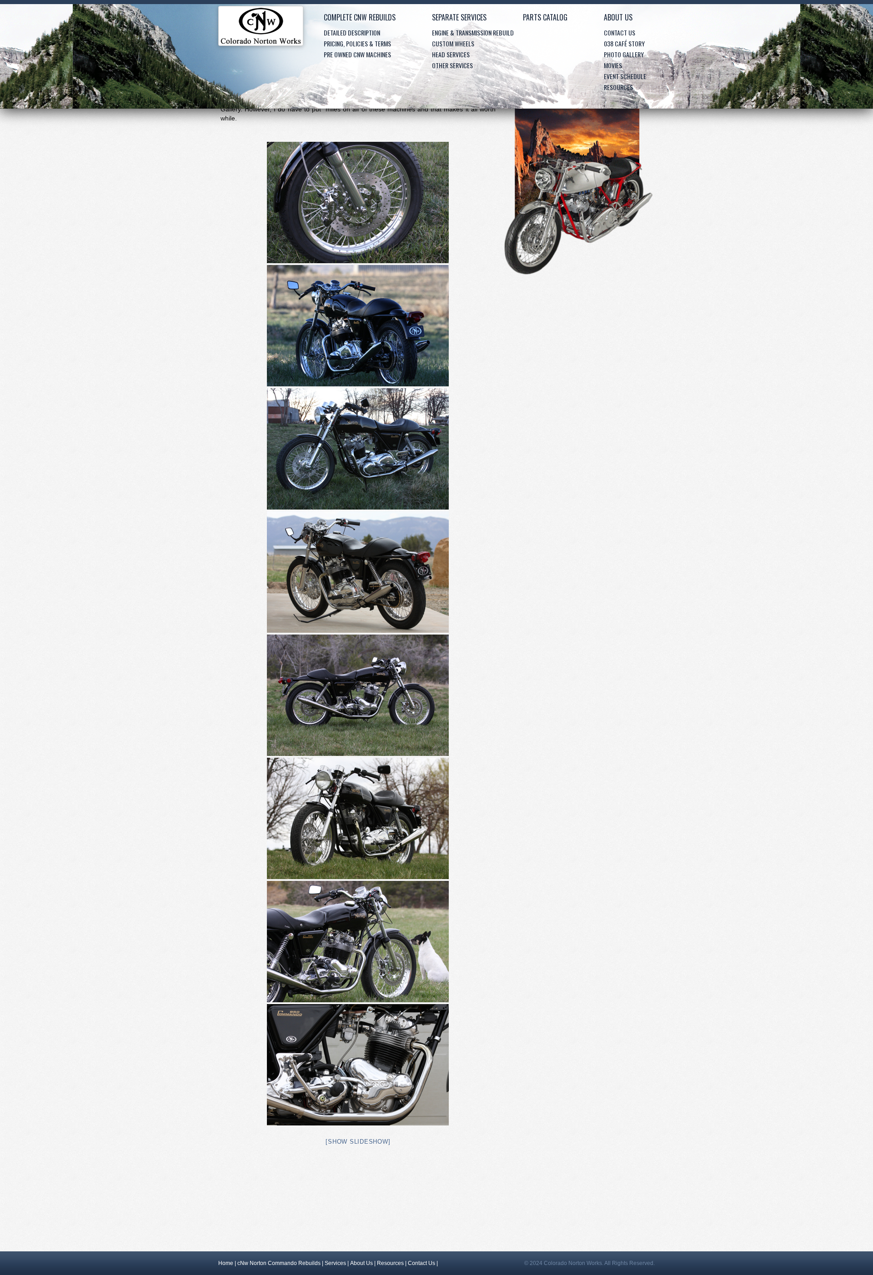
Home (261, 28)
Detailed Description (352, 32)
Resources (618, 87)
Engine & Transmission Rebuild (473, 32)
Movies (613, 65)
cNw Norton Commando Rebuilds (279, 1263)
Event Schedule (625, 76)
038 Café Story (624, 43)
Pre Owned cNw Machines (357, 54)
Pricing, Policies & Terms (357, 43)
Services (335, 1263)
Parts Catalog (545, 17)
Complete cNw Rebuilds (360, 17)
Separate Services (459, 17)
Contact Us (619, 32)
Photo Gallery (624, 54)
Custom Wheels (453, 43)
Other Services (452, 65)
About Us (618, 17)
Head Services (451, 54)
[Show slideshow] (358, 1141)
